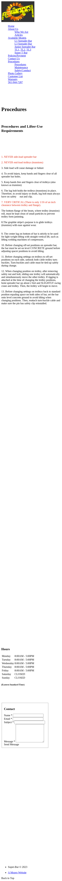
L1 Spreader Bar (23, 40)
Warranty (13, 79)
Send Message (11, 744)
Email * (8, 718)
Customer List (15, 76)
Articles (19, 35)
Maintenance (21, 67)
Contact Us (14, 58)
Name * (8, 715)
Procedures (14, 61)
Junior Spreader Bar (25, 46)
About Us (13, 29)
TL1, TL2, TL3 (23, 49)
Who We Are (21, 32)
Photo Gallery (15, 73)
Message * (9, 741)
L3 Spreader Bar (23, 43)
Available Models (17, 37)
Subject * (9, 722)
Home (11, 26)
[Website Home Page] (17, 21)
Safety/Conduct (23, 70)
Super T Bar (21, 52)
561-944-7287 (15, 82)
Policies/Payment (17, 55)
